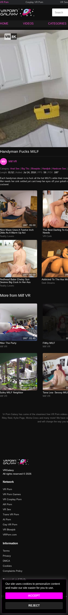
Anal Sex (15, 168)
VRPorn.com (10, 534)
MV (4, 161)
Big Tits (25, 168)
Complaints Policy (12, 570)
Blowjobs (35, 168)
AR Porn (7, 504)
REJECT (34, 605)
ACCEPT (34, 595)
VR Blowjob (9, 529)
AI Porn (7, 519)
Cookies (7, 565)
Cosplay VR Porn (34, 2)
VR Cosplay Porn (12, 499)
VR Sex (64, 2)
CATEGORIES (57, 23)
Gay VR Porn (10, 524)
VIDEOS (28, 23)
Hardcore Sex (59, 168)
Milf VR (13, 161)
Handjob (46, 168)
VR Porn (4, 2)
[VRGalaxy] (16, 462)
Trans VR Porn (11, 514)
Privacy (7, 555)
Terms (6, 550)
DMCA (6, 560)
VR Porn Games (12, 494)
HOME (4, 23)
